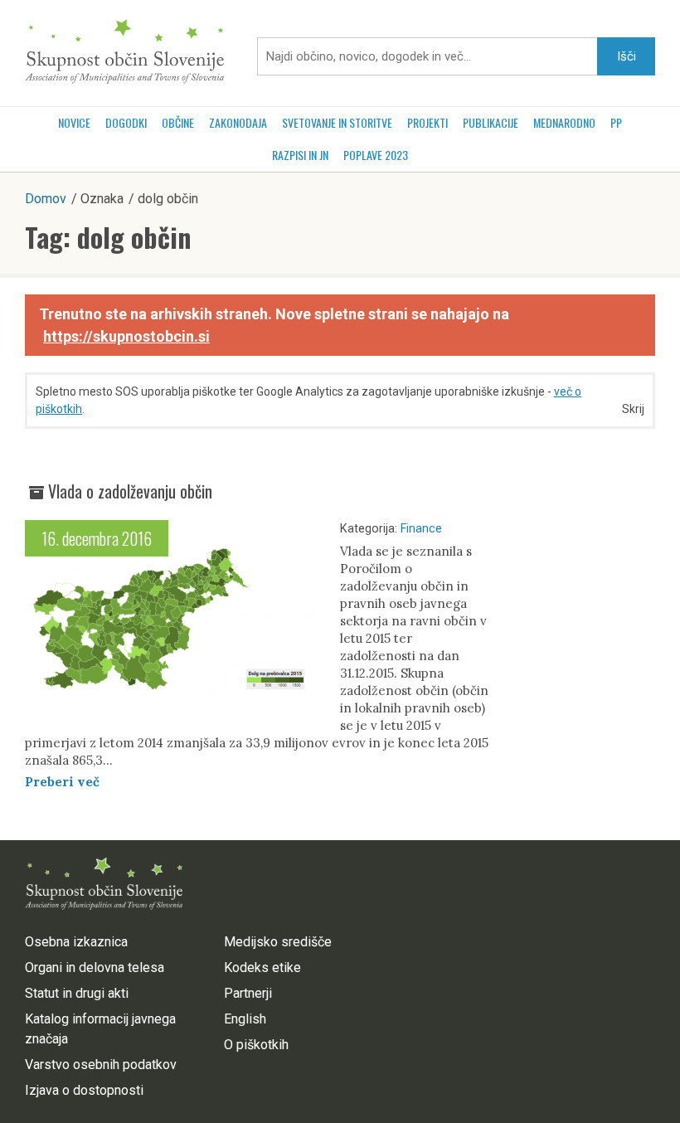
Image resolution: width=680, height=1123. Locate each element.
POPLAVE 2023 (375, 154)
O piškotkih (256, 1045)
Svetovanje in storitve (337, 122)
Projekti (427, 122)
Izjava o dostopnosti (84, 1090)
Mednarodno (564, 122)
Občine (178, 122)
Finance (421, 529)
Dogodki (126, 122)
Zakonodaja (238, 122)
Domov (45, 199)
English (245, 1019)
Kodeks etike (262, 967)
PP (616, 122)
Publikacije (490, 122)
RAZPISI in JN (300, 154)
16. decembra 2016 (96, 538)
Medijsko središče (278, 942)
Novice (74, 122)
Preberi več (62, 782)
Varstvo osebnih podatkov (101, 1064)
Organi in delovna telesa (94, 967)
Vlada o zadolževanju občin (130, 491)
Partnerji (248, 993)
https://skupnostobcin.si (126, 336)
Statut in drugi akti (77, 993)
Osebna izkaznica (76, 942)
